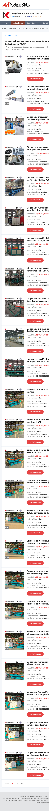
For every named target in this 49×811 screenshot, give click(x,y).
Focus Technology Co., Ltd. (39, 796)
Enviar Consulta (35, 79)
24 (12, 783)
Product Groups (12, 35)
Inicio (6, 23)
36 (17, 783)
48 (22, 783)
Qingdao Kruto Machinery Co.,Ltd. (27, 13)
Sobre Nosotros (32, 23)
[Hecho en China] (16, 4)
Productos (19, 23)
